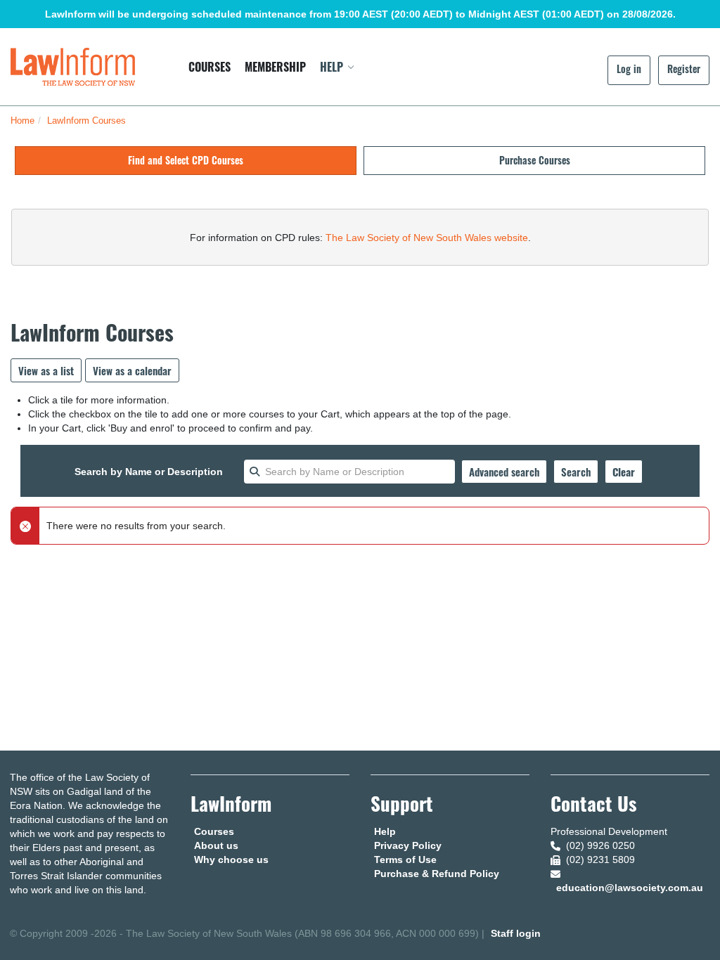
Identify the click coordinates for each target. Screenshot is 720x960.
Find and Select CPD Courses (185, 160)
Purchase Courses (534, 160)
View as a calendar (132, 370)
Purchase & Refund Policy (436, 873)
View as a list (46, 370)
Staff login (516, 933)
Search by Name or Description (149, 471)
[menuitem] (209, 66)
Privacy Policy (408, 845)
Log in (629, 68)
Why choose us (231, 859)
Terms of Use (405, 859)
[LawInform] (73, 66)
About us (216, 845)
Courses (214, 831)
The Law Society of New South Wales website (427, 237)
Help (385, 831)
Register (683, 68)
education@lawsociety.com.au (629, 887)
